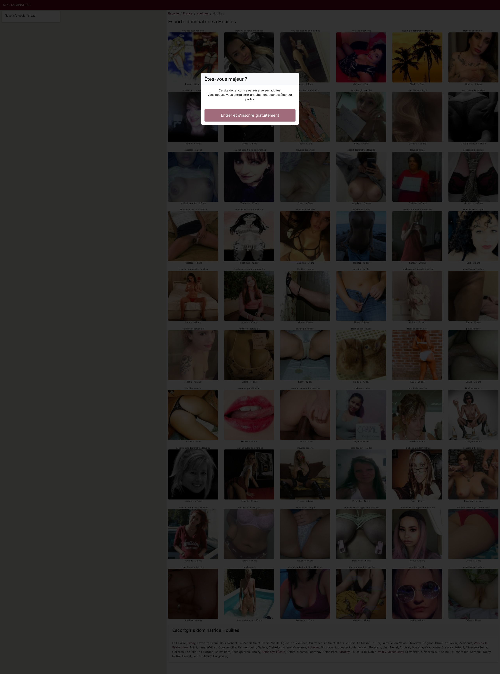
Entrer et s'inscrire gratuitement (250, 115)
